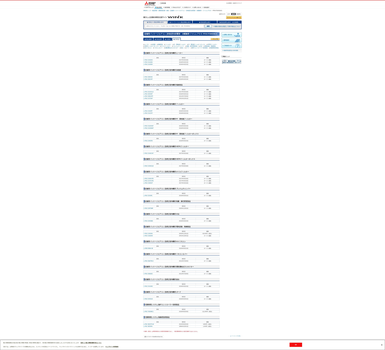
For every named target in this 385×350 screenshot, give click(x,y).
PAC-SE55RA (148, 326)
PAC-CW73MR (149, 208)
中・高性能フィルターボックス (196, 44)
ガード (187, 48)
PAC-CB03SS (148, 77)
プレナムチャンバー (178, 46)
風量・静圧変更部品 (192, 46)
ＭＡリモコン (148, 48)
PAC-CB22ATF (149, 96)
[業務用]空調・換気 (164, 10)
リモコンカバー (158, 48)
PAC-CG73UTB (149, 181)
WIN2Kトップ (147, 10)
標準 (233, 14)
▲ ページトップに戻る (235, 335)
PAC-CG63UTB (149, 178)
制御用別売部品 (214, 48)
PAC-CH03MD (149, 221)
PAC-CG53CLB (149, 166)
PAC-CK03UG (149, 299)
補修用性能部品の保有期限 (231, 50)
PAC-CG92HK (149, 235)
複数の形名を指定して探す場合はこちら (227, 26)
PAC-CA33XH (149, 60)
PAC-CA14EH (149, 62)
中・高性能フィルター (180, 44)
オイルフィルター (166, 46)
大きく (238, 14)
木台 (201, 46)
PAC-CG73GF (149, 98)
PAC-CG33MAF (149, 128)
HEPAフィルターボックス (152, 46)
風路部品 (160, 44)
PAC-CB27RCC (149, 261)
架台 (182, 48)
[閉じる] (382, 345)
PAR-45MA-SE (149, 248)
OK (296, 344)
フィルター (168, 44)
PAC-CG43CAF (149, 153)
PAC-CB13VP (148, 79)
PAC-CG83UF (149, 183)
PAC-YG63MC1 (149, 311)
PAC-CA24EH (149, 64)
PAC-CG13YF (148, 113)
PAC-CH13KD (149, 286)
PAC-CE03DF (148, 94)
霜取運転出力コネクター (171, 48)
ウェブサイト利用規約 (111, 346)
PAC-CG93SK (149, 233)
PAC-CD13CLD (149, 92)
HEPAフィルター (212, 44)
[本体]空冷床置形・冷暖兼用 (193, 10)
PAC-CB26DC (149, 273)
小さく (230, 14)
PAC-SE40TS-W (149, 324)
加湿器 (154, 44)
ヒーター (147, 44)
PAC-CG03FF (148, 111)
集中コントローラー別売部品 (200, 48)
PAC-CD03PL (148, 195)
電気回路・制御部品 (210, 46)
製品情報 (154, 10)
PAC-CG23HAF (149, 126)
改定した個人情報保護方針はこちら (91, 342)
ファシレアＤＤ (207, 10)
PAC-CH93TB (148, 140)
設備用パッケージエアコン (177, 10)
